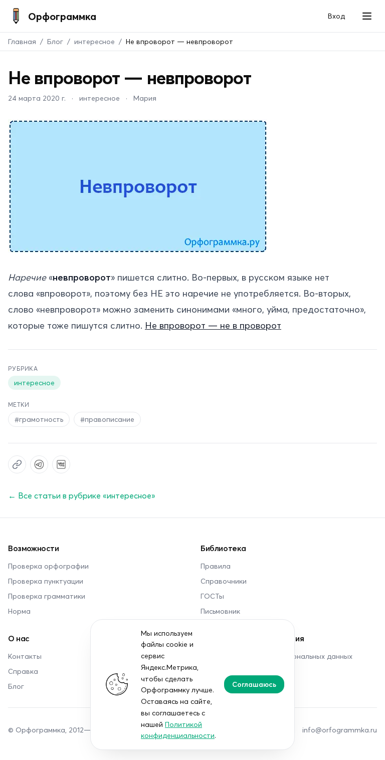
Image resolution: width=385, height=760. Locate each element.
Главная (22, 41)
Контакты (25, 656)
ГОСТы (212, 596)
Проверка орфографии (48, 566)
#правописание (107, 419)
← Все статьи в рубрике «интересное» (81, 495)
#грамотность (39, 419)
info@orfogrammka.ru (339, 729)
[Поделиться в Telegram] (39, 464)
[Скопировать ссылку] (17, 464)
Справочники (224, 581)
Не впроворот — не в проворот (213, 325)
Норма (19, 611)
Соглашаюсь (254, 684)
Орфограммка (62, 16)
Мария (144, 98)
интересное (94, 41)
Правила (216, 566)
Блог (55, 41)
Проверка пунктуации (45, 581)
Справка (23, 671)
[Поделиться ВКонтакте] (61, 464)
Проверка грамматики (46, 596)
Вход (336, 16)
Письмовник (220, 611)
